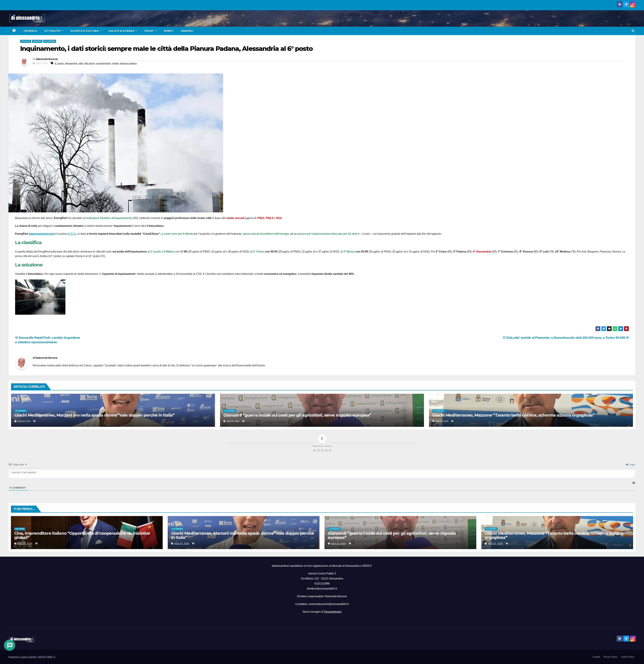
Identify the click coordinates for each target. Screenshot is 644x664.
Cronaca (30, 30)
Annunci (187, 30)
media (115, 63)
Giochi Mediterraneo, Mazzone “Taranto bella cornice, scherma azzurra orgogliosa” (513, 415)
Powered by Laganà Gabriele (22, 657)
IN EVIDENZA (49, 41)
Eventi (169, 30)
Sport (149, 30)
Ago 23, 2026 (24, 543)
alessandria (71, 63)
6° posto (59, 63)
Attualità (52, 30)
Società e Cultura (84, 30)
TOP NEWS (19, 529)
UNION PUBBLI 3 (46, 657)
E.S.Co (72, 233)
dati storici (89, 63)
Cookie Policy (627, 657)
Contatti (596, 657)
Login (632, 464)
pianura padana (128, 63)
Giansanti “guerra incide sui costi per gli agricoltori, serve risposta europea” (297, 415)
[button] (633, 30)
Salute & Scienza (122, 30)
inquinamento (103, 63)
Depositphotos (332, 611)
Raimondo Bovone (47, 59)
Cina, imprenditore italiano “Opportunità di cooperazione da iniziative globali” (82, 535)
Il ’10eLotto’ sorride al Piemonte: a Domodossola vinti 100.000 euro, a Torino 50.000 (564, 337)
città (80, 63)
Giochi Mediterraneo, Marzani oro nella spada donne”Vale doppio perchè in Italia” (94, 415)
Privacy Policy (610, 657)
